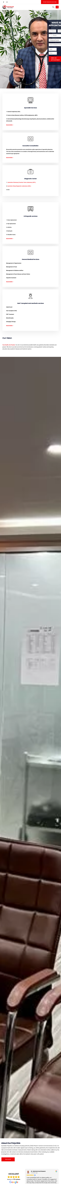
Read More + (9, 125)
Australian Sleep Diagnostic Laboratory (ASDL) (19, 186)
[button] (53, 7)
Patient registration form (49, 2)
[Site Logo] (8, 7)
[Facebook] (3, 2)
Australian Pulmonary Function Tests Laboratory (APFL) (22, 182)
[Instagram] (7, 2)
